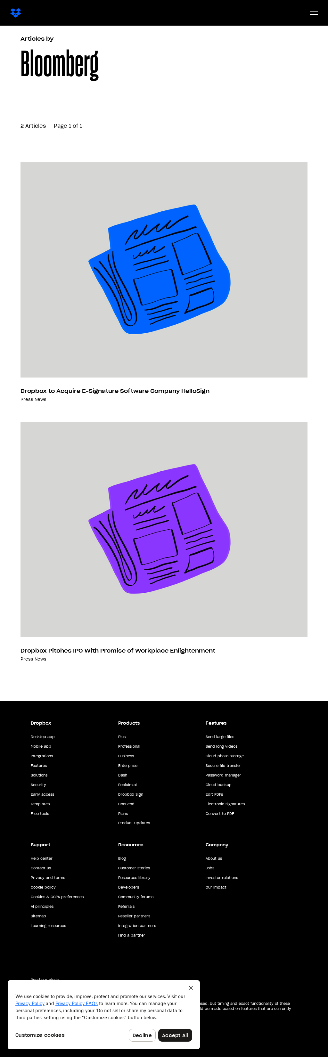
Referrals (126, 906)
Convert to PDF (220, 813)
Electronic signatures (225, 804)
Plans (123, 813)
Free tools (40, 813)
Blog (122, 858)
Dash (122, 775)
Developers (128, 887)
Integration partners (137, 925)
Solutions (39, 775)
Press (26, 399)
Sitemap (38, 916)
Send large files (220, 737)
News (40, 399)
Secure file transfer (223, 765)
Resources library (134, 877)
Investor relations (222, 877)
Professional (129, 746)
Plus (122, 737)
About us (214, 858)
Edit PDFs (214, 794)
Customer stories (134, 868)
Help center (42, 858)
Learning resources (48, 925)
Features (39, 765)
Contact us (41, 868)
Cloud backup (219, 785)
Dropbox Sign (130, 794)
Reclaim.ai (127, 785)
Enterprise (127, 765)
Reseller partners (134, 916)
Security (38, 785)
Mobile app (41, 746)
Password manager (223, 775)
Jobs (210, 868)
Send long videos (221, 746)
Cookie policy (43, 887)
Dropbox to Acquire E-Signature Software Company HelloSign (114, 390)
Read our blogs (45, 980)
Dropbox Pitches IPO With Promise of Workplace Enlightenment (117, 650)
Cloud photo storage (225, 756)
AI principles (42, 906)
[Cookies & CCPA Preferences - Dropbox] (104, 1014)
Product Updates (134, 823)
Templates (40, 804)
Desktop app (43, 737)
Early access (42, 794)
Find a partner (131, 935)
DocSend (126, 804)
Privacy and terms (48, 877)
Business (126, 756)
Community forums (135, 897)
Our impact (216, 887)
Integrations (42, 756)
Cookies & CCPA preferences (57, 897)
